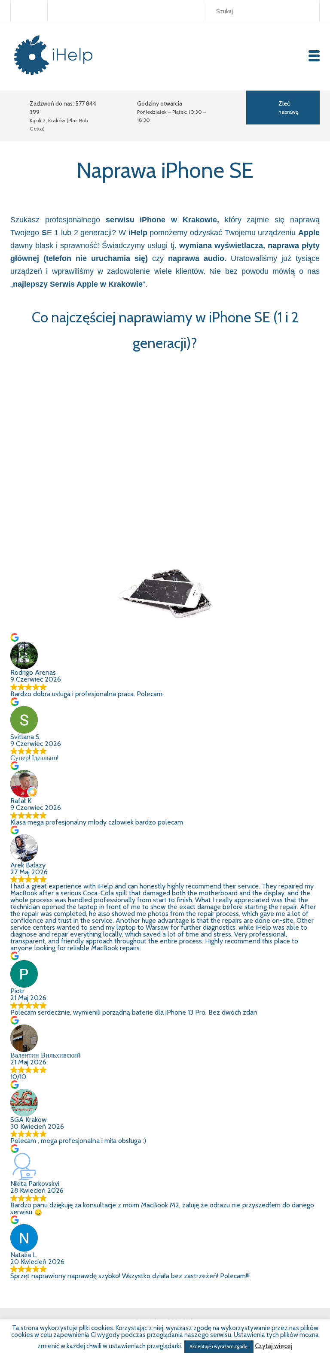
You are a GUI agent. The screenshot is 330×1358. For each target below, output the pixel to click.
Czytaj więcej (274, 1346)
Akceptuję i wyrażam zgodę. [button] (218, 1346)
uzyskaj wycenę (280, 489)
